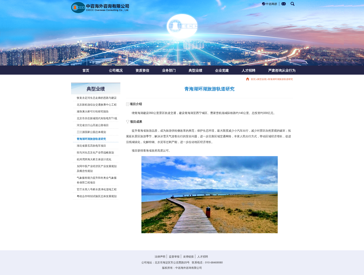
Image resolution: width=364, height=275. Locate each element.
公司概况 (116, 70)
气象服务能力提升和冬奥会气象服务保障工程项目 (97, 180)
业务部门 (169, 70)
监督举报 (174, 256)
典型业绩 (195, 70)
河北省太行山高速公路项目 (93, 125)
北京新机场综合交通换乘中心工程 (97, 104)
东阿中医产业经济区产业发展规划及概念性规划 (97, 168)
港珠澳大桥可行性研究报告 (93, 111)
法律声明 (160, 256)
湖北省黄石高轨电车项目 (91, 145)
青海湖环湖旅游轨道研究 (280, 79)
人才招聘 (248, 70)
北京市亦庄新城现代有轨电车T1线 (97, 118)
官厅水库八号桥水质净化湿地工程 (97, 189)
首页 (85, 70)
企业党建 (222, 70)
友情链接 (188, 256)
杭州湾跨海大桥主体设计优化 (94, 159)
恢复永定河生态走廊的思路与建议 (97, 98)
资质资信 (142, 70)
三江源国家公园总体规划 (91, 132)
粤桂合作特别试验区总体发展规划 (97, 196)
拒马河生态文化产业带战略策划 (95, 152)
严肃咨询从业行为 (275, 70)
